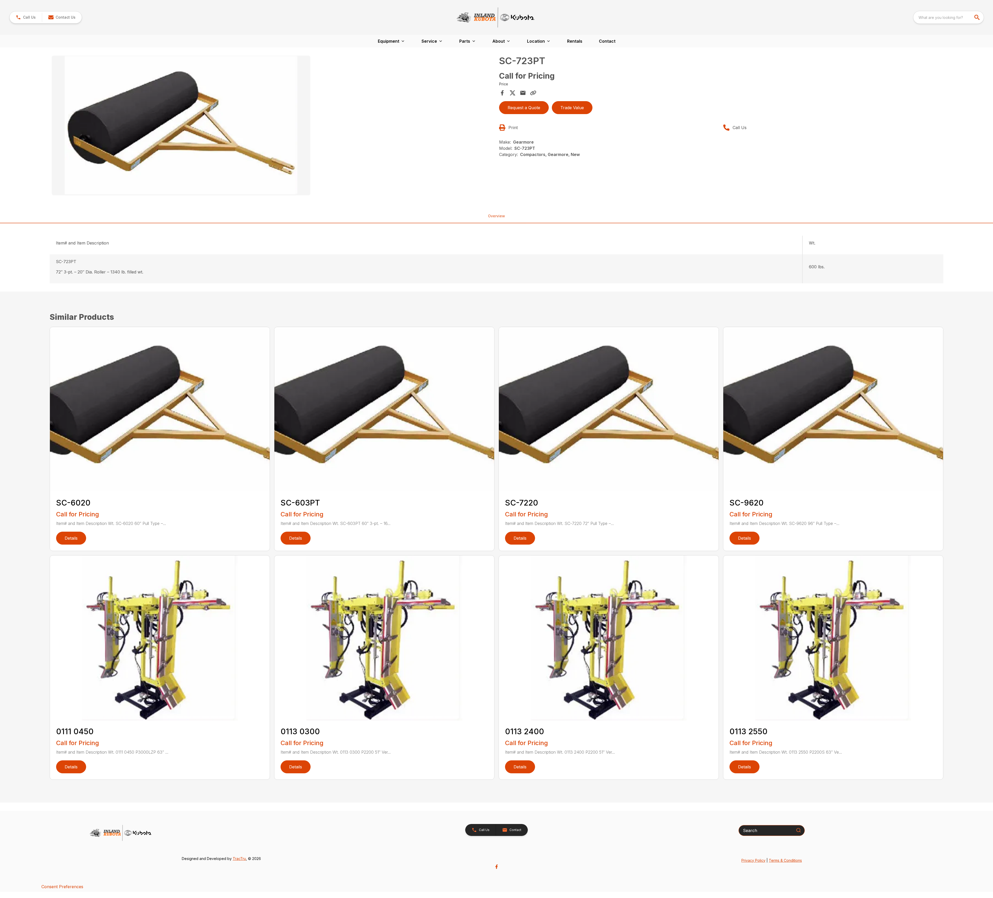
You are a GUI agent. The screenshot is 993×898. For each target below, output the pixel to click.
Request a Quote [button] (524, 107)
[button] (26, 17)
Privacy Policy (753, 860)
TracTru (239, 858)
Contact (607, 41)
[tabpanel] (273, 126)
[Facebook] (496, 866)
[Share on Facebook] (502, 93)
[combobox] (948, 17)
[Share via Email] (523, 93)
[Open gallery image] (181, 125)
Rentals (574, 41)
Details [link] (71, 538)
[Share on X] (512, 93)
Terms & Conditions (785, 860)
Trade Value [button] (572, 107)
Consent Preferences (62, 886)
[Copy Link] (533, 93)
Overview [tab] (496, 216)
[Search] (798, 830)
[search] (977, 17)
